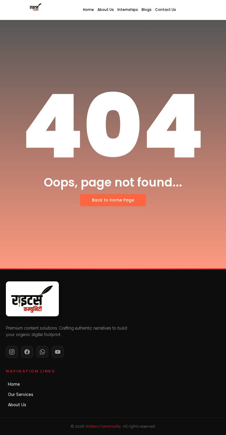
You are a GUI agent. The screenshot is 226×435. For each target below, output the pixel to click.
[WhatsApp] (42, 352)
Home (88, 9)
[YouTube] (58, 352)
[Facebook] (27, 352)
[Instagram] (12, 352)
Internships (127, 9)
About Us (105, 9)
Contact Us (165, 9)
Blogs (147, 9)
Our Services (20, 394)
